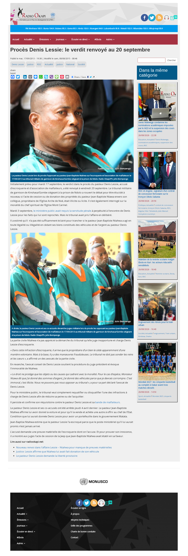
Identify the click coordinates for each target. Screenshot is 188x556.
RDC (39, 64)
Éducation (142, 139)
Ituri (140, 276)
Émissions (44, 39)
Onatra (148, 336)
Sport (140, 396)
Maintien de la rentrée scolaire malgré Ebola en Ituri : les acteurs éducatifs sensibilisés (156, 262)
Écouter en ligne (78, 508)
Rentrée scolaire (162, 274)
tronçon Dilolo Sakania (157, 208)
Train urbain (170, 333)
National (70, 64)
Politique (142, 205)
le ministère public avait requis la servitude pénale (62, 210)
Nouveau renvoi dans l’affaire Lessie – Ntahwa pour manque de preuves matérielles (64, 447)
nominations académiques (149, 142)
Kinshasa (141, 336)
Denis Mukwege (162, 139)
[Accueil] (37, 14)
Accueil (15, 39)
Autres (109, 39)
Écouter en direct (79, 39)
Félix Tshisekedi (151, 211)
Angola (141, 211)
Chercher (171, 60)
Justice (30, 64)
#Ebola (98, 39)
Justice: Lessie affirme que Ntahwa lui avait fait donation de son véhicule (57, 451)
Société (81, 64)
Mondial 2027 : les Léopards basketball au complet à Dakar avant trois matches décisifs (156, 385)
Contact (74, 537)
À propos (75, 513)
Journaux (60, 39)
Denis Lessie (18, 64)
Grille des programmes (81, 525)
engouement (159, 333)
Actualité (28, 39)
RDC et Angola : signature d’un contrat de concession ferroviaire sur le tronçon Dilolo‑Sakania (156, 193)
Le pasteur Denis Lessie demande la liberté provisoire (46, 455)
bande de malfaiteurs (107, 402)
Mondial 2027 (157, 396)
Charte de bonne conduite (83, 531)
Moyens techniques (80, 519)
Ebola (172, 274)
